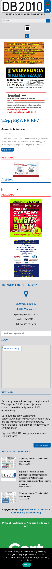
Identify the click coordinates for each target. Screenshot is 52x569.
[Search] (48, 21)
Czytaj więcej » (7, 150)
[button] (27, 28)
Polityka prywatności (14, 333)
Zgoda (27, 565)
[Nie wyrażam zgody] (48, 558)
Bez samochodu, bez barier (13, 129)
